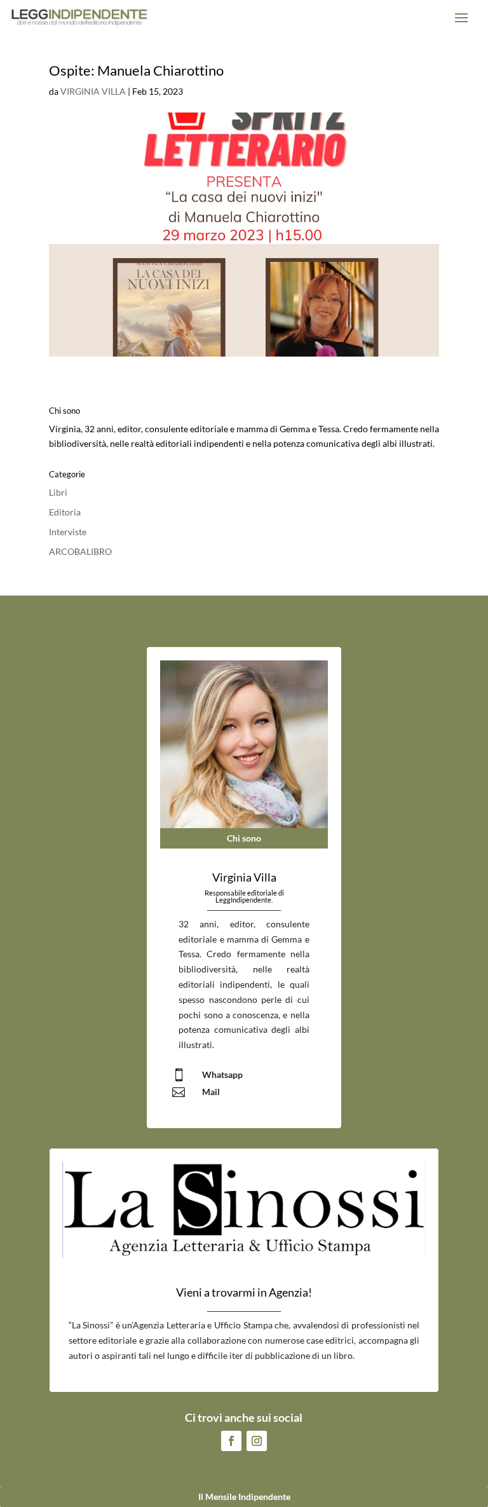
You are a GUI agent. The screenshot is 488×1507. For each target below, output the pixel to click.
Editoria (65, 512)
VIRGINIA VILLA (93, 91)
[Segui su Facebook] (231, 1441)
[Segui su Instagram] (257, 1441)
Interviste (67, 531)
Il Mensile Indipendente (244, 1496)
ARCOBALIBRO (80, 551)
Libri (58, 492)
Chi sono (244, 838)
